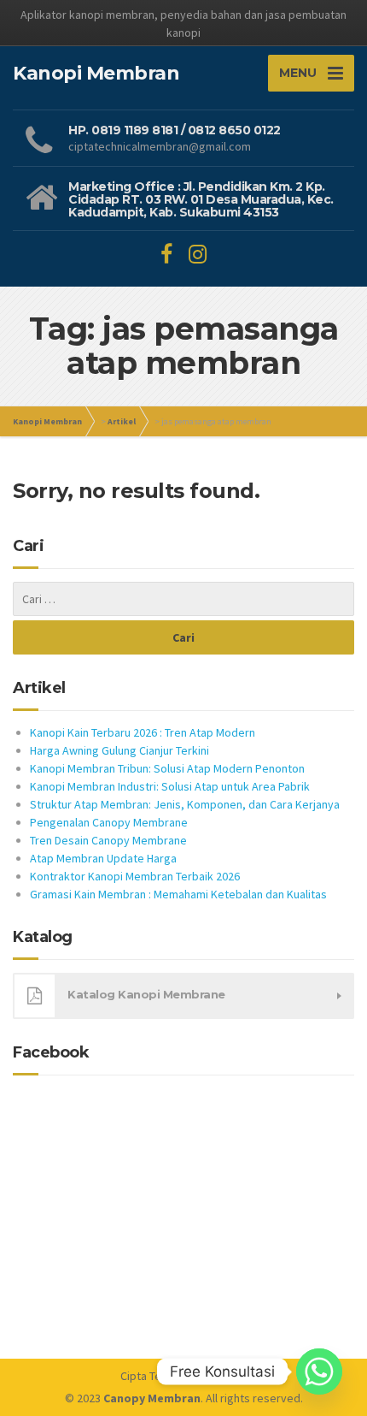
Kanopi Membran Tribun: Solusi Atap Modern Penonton (167, 768)
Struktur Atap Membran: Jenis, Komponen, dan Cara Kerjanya (185, 804)
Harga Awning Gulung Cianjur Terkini (119, 750)
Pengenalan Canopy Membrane (109, 822)
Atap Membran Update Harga (103, 858)
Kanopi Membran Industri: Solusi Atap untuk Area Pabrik (170, 786)
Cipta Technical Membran (183, 1375)
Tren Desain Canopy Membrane (108, 840)
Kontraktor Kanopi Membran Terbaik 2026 (135, 876)
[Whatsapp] (319, 1371)
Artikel (122, 421)
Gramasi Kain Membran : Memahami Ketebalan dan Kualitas (178, 894)
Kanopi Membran (47, 421)
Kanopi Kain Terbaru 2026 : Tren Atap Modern (142, 732)
